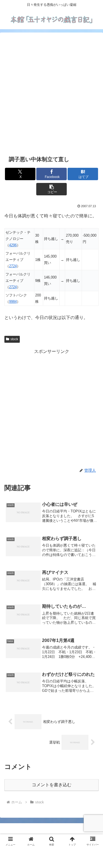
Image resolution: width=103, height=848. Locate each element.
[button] (51, 189)
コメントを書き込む (51, 784)
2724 (13, 266)
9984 (13, 301)
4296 (13, 245)
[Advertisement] (51, 93)
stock (14, 339)
